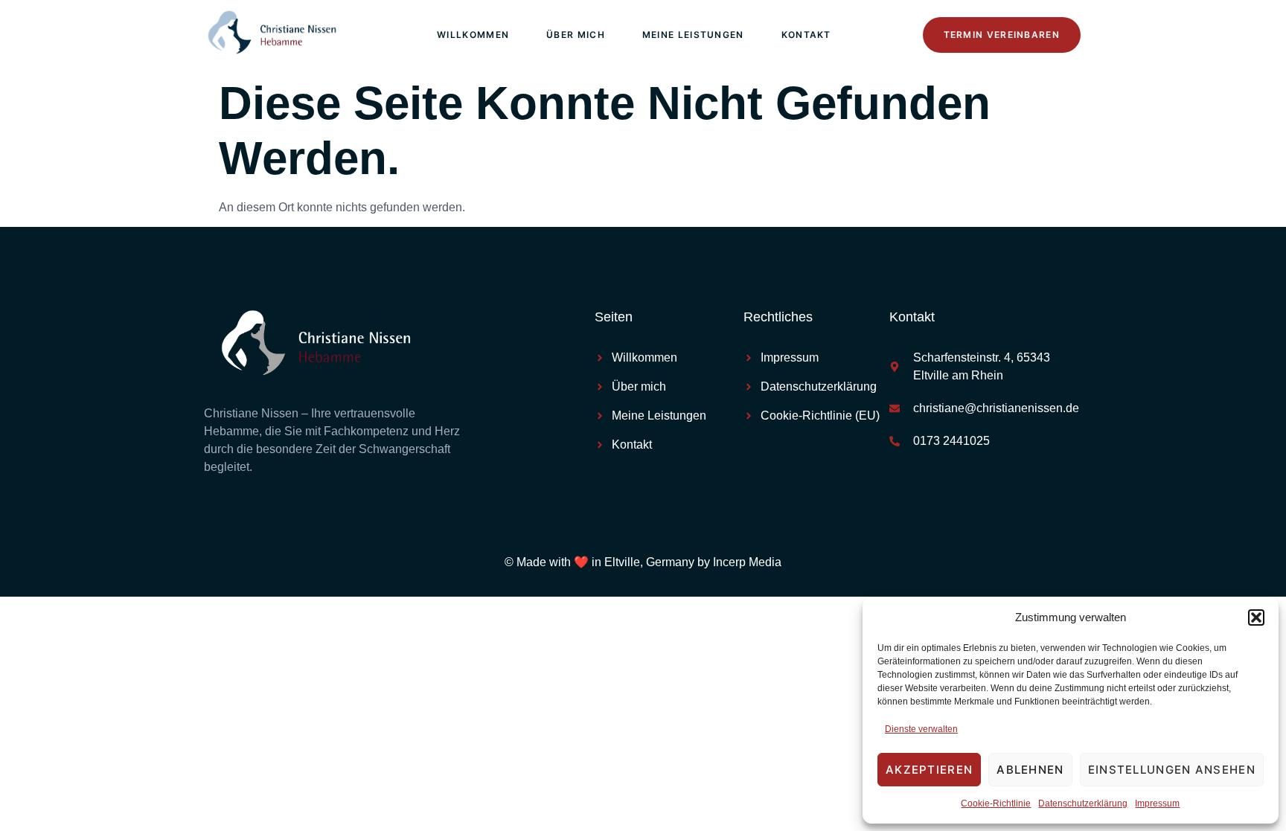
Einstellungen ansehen (1171, 770)
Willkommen (473, 34)
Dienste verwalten (921, 729)
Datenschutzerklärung (1082, 803)
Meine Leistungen (693, 34)
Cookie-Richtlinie (996, 803)
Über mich (575, 34)
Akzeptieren (929, 770)
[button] (1256, 617)
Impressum (1157, 803)
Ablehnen (1030, 770)
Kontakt (806, 34)
